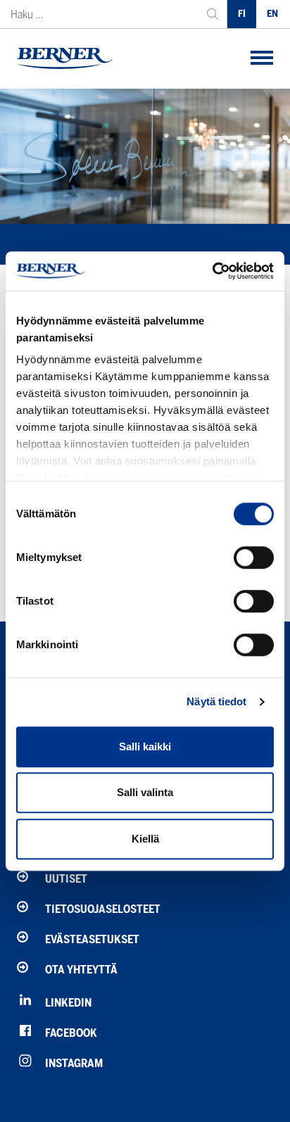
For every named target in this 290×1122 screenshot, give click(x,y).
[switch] (254, 557)
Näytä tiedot (216, 701)
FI (242, 14)
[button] (262, 59)
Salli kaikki (145, 746)
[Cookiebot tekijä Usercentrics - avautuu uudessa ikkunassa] (212, 271)
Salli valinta (145, 792)
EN (272, 14)
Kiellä (145, 839)
